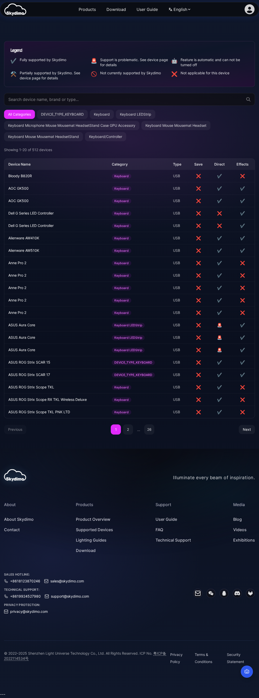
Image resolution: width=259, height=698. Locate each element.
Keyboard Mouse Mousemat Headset (175, 125)
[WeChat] (210, 593)
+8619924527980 (25, 596)
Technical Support (173, 540)
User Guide (147, 9)
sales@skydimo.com (67, 581)
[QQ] (224, 593)
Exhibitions (244, 540)
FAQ (159, 529)
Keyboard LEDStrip (135, 114)
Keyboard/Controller (105, 136)
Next (247, 429)
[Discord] (237, 593)
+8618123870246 (25, 581)
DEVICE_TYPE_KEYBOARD (62, 114)
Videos (240, 529)
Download (116, 9)
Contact (12, 529)
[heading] (19, 505)
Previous (15, 429)
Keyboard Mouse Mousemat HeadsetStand (43, 136)
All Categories (19, 114)
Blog (237, 519)
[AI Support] (247, 672)
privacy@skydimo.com (29, 611)
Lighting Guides (91, 540)
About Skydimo (19, 519)
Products (87, 9)
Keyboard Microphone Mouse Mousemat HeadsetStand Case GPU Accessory (71, 125)
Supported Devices (94, 529)
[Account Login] (250, 9)
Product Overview (93, 519)
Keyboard (102, 114)
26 (149, 429)
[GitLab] (250, 593)
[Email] (197, 593)
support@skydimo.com (70, 596)
